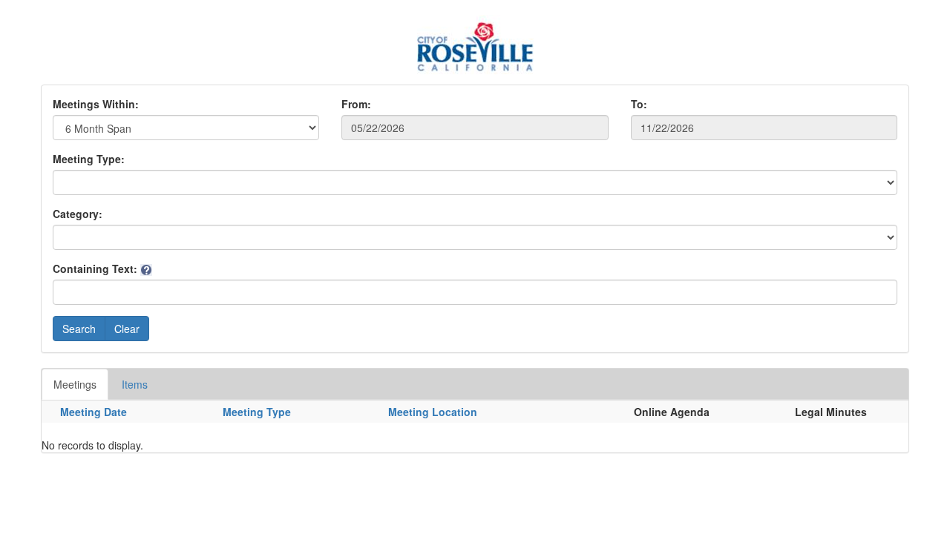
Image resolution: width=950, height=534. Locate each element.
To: (639, 103)
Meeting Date (93, 411)
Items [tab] (135, 384)
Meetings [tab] (74, 384)
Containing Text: (95, 268)
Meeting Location (432, 411)
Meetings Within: (96, 103)
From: (356, 103)
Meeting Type (257, 411)
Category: (77, 213)
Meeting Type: (89, 158)
